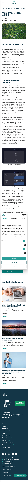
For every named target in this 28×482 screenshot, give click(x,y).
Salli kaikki (14, 258)
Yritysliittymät (12, 20)
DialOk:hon (12, 415)
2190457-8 (8, 412)
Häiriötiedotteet (6, 435)
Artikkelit (10, 8)
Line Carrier (4, 8)
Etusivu (4, 424)
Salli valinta (14, 262)
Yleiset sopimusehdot (7, 445)
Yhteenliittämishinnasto (8, 442)
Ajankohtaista (5, 428)
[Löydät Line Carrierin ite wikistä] (16, 454)
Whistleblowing (6, 447)
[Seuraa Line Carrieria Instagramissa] (6, 454)
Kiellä (14, 266)
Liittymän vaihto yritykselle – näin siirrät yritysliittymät (14, 305)
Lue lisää (4, 316)
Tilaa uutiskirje (6, 475)
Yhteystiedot (5, 472)
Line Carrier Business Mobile (12, 272)
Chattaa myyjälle (20, 475)
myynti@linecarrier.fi (9, 461)
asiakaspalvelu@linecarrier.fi (11, 459)
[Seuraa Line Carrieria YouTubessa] (13, 454)
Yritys (3, 433)
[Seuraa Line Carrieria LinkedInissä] (9, 454)
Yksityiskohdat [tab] (14, 218)
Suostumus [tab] (5, 218)
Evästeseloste (5, 440)
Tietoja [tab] (23, 218)
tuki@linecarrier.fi (8, 458)
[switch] (25, 245)
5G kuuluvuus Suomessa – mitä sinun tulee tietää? (12, 339)
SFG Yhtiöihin (14, 414)
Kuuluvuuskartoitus (7, 469)
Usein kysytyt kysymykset (8, 466)
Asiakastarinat (6, 431)
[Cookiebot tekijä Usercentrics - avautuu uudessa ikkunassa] (21, 215)
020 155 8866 (7, 463)
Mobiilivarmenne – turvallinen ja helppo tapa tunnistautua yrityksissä (13, 372)
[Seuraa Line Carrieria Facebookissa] (3, 454)
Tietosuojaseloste (6, 438)
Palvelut (4, 426)
